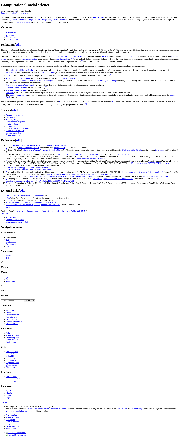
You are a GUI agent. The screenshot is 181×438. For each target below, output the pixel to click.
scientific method (64, 56)
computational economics (17, 19)
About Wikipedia (12, 335)
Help (8, 333)
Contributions (11, 242)
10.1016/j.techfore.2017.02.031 (158, 176)
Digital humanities (13, 135)
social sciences (98, 17)
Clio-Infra (10, 93)
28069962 (108, 174)
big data (105, 56)
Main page (10, 310)
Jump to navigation (8, 13)
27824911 (70, 181)
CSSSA (9, 200)
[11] (60, 101)
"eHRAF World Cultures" (18, 170)
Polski (8, 396)
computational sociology (37, 19)
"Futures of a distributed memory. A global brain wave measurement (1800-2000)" (61, 176)
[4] (82, 61)
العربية (8, 391)
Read (8, 277)
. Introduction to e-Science (28, 148)
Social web (10, 126)
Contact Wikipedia (13, 422)
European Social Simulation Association (27, 196)
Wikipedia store (12, 324)
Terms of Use (121, 409)
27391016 (165, 163)
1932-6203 (43, 181)
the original (159, 150)
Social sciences (12, 217)
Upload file (10, 356)
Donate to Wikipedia (14, 321)
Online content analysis (15, 131)
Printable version (12, 381)
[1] (69, 22)
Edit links (4, 402)
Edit (7, 279)
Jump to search (22, 13)
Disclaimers (10, 420)
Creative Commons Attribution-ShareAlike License (46, 409)
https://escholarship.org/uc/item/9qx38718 (93, 159)
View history (11, 281)
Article (8, 256)
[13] (85, 104)
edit (18, 44)
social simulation (23, 22)
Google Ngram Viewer (18, 95)
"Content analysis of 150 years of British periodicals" (142, 172)
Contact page (11, 342)
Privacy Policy (136, 409)
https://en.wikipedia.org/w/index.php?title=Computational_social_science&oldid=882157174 (50, 211)
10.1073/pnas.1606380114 (60, 174)
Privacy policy (11, 415)
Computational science (15, 220)
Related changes (12, 354)
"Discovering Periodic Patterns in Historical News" (113, 179)
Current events (11, 317)
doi (116, 154)
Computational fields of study (17, 222)
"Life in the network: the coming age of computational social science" (33, 205)
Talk (7, 240)
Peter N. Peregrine (68, 78)
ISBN (124, 150)
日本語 (9, 393)
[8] (46, 87)
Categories (5, 213)
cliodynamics (53, 19)
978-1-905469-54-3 (134, 150)
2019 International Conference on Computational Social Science (31, 202)
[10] (44, 101)
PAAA (8, 198)
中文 (8, 398)
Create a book (11, 377)
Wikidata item (11, 365)
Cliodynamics (11, 117)
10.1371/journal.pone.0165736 (21, 181)
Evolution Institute (48, 73)
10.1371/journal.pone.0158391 (143, 163)
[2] (71, 58)
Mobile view (11, 428)
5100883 (56, 181)
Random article (12, 319)
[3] (73, 58)
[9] (48, 90)
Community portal (13, 338)
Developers (10, 424)
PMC (88, 174)
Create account (11, 244)
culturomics (63, 19)
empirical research (79, 56)
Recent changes (12, 340)
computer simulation (29, 59)
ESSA (8, 196)
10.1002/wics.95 (124, 154)
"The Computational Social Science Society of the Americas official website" (37, 145)
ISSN (74, 174)
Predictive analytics (13, 133)
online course (59, 148)
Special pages (11, 358)
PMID (158, 163)
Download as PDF (13, 379)
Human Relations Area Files (17, 88)
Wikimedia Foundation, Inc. (17, 411)
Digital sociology (12, 124)
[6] (111, 75)
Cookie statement (12, 426)
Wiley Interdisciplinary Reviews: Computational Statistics (79, 154)
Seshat (8, 207)
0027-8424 (81, 174)
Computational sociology (15, 115)
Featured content (12, 315)
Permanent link (12, 360)
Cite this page (11, 367)
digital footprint (128, 56)
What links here (12, 352)
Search (4, 295)
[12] (113, 101)
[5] (15, 72)
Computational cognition (15, 122)
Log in (8, 246)
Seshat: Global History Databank (22, 70)
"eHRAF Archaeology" (17, 168)
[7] (76, 78)
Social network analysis (20, 128)
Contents (9, 313)
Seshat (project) (12, 119)
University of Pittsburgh (107, 80)
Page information (12, 363)
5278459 (94, 174)
